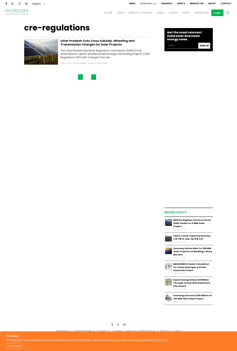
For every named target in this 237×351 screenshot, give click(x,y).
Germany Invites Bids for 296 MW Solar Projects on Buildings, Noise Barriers (192, 251)
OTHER (173, 12)
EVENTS (181, 3)
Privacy (164, 331)
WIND (160, 12)
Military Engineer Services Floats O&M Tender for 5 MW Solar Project (192, 223)
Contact (102, 331)
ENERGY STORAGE (140, 12)
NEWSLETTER (196, 3)
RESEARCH (167, 3)
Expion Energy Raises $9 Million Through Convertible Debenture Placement (191, 282)
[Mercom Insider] (148, 3)
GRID (120, 12)
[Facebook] (6, 4)
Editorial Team (83, 331)
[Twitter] (19, 4)
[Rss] (12, 4)
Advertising (63, 331)
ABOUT (212, 3)
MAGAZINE (202, 12)
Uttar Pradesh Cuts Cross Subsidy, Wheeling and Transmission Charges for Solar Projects (97, 42)
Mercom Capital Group (141, 331)
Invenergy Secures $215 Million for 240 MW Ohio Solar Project (192, 297)
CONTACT (226, 3)
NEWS (132, 3)
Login (217, 13)
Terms (177, 331)
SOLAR (108, 12)
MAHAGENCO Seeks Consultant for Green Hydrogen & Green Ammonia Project (191, 267)
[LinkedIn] (26, 4)
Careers (117, 331)
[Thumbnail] (168, 222)
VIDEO (186, 12)
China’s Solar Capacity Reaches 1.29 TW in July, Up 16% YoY (192, 237)
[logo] (17, 12)
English (36, 3)
